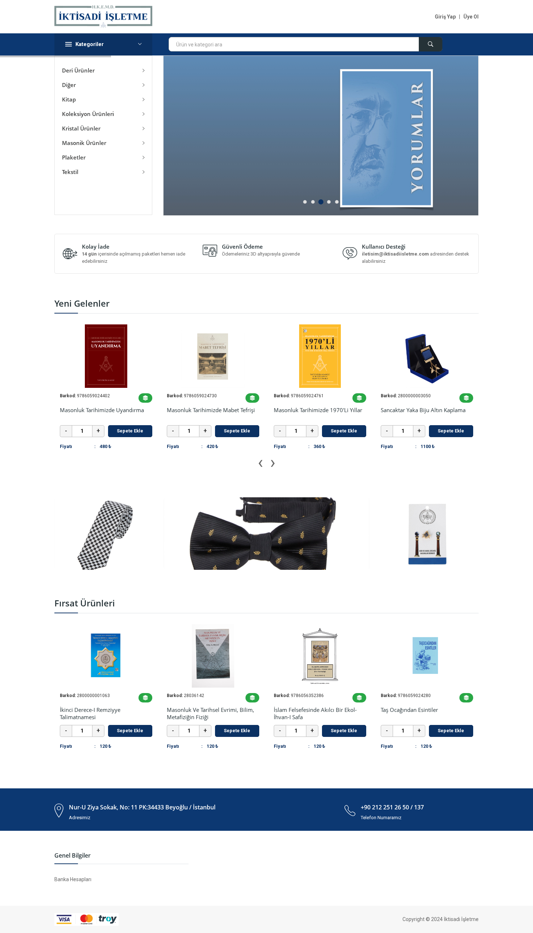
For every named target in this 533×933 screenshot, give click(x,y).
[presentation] (260, 462)
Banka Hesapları (72, 879)
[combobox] (305, 44)
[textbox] (305, 44)
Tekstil (71, 171)
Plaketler (75, 157)
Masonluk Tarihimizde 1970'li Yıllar (211, 410)
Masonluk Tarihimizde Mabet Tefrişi (104, 410)
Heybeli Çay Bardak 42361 (414, 410)
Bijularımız (406, 709)
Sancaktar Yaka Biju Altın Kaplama (316, 410)
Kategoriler (89, 44)
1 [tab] (305, 202)
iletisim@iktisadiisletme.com (395, 254)
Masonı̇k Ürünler (85, 142)
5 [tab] (337, 202)
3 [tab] (320, 201)
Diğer (70, 84)
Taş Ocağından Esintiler (314, 709)
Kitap (70, 99)
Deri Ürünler (80, 70)
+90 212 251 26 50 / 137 (392, 807)
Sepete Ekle (130, 431)
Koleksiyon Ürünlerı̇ (89, 113)
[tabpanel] (321, 135)
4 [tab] (329, 202)
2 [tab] (313, 202)
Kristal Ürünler (82, 128)
